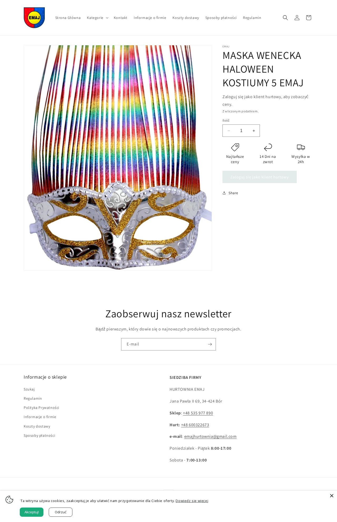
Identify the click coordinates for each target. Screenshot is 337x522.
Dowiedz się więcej (192, 500)
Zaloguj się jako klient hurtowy (259, 176)
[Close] (331, 495)
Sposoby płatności (39, 435)
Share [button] (233, 192)
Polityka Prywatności (41, 407)
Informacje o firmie (40, 416)
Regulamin (33, 398)
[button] (97, 17)
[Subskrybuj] (210, 344)
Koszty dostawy (37, 426)
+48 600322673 (195, 425)
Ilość (226, 120)
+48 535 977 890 (198, 413)
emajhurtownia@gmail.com (210, 436)
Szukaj (29, 389)
